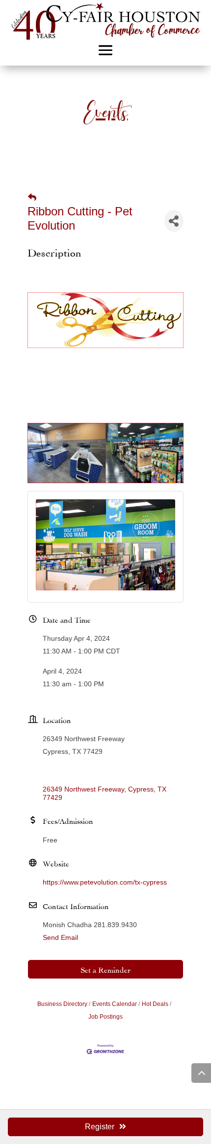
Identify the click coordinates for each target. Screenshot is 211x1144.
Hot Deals (155, 1004)
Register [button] (99, 1126)
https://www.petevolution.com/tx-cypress (105, 882)
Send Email (60, 937)
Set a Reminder (105, 969)
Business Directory (62, 1004)
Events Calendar (114, 1004)
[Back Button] (32, 197)
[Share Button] (174, 221)
